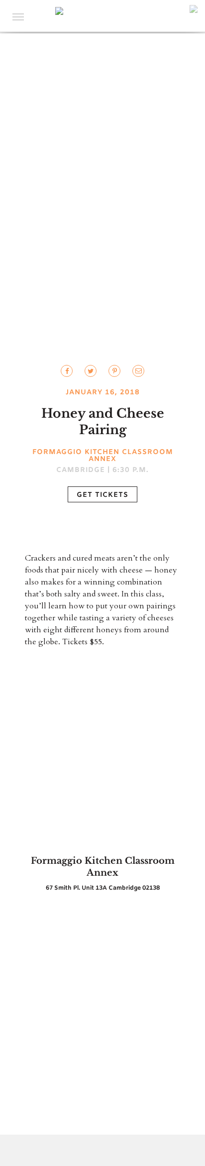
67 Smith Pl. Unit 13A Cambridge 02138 (103, 888)
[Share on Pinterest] (114, 371)
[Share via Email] (138, 371)
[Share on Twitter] (67, 371)
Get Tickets (102, 495)
